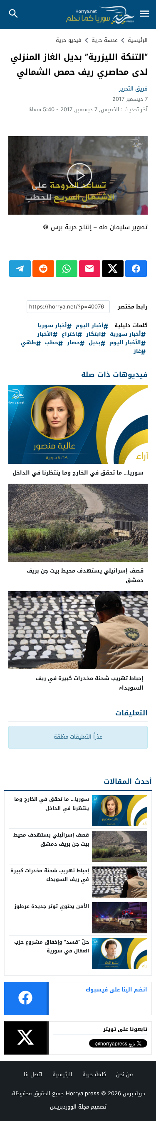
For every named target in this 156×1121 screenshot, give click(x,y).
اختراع (69, 334)
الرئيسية (62, 1074)
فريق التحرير (133, 88)
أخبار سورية (125, 334)
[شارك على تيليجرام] (20, 269)
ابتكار (93, 334)
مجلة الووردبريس (69, 1106)
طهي (28, 342)
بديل (95, 342)
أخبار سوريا (52, 325)
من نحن (124, 1074)
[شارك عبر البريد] (90, 269)
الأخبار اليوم (125, 342)
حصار (73, 342)
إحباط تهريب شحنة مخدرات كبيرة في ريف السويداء (90, 683)
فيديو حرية (69, 40)
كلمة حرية (94, 1074)
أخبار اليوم (90, 325)
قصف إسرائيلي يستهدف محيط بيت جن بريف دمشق (85, 575)
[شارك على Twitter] (112, 269)
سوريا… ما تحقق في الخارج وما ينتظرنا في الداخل (78, 472)
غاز (137, 351)
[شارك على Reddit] (43, 269)
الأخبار (45, 334)
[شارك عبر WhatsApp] (66, 269)
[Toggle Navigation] (144, 14)
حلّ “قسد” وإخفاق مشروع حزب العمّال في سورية (51, 946)
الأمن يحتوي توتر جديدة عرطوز (51, 906)
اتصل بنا (33, 1074)
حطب (51, 342)
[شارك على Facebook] (136, 269)
